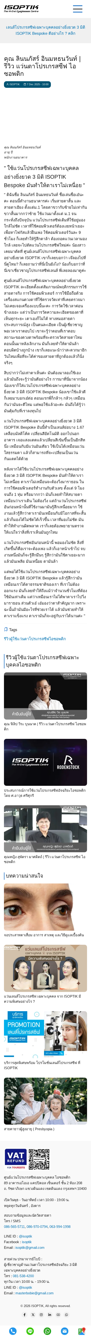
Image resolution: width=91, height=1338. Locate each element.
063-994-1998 (59, 1227)
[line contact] (30, 1331)
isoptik (27, 1242)
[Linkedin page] (49, 1314)
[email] (64, 1331)
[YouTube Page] (58, 1314)
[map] (82, 1331)
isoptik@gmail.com (30, 1247)
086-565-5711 (14, 1227)
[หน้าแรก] (21, 9)
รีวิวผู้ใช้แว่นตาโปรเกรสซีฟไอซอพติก (35, 639)
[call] (13, 1331)
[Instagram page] (41, 1314)
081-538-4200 (23, 1276)
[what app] (47, 1331)
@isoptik (25, 1236)
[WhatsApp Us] (66, 1314)
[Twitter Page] (32, 1314)
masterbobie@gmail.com (34, 1293)
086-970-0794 (37, 1227)
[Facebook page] (24, 1314)
